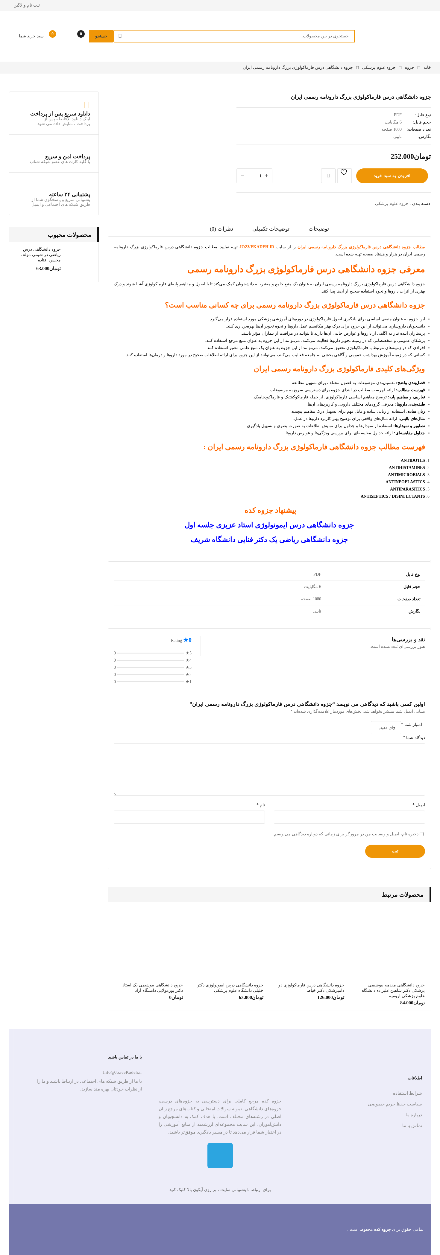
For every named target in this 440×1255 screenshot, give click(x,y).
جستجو (101, 36)
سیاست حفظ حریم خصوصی (395, 1104)
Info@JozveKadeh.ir (122, 1072)
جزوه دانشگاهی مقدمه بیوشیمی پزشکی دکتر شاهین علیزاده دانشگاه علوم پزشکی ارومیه (393, 990)
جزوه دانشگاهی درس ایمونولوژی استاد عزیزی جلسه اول (269, 525)
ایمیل (418, 805)
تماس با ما (412, 1125)
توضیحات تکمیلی (270, 229)
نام (261, 805)
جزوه (409, 67)
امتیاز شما (411, 724)
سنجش (328, 175)
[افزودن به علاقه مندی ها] (344, 175)
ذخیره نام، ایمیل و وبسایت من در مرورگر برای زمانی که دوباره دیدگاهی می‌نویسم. (345, 834)
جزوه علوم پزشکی (379, 67)
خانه (427, 67)
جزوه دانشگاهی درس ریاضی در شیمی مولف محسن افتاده (41, 254)
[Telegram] (220, 1155)
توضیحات (319, 229)
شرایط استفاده (407, 1093)
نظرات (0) (221, 229)
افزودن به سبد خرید (392, 175)
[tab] (319, 231)
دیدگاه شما (414, 737)
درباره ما (414, 1114)
